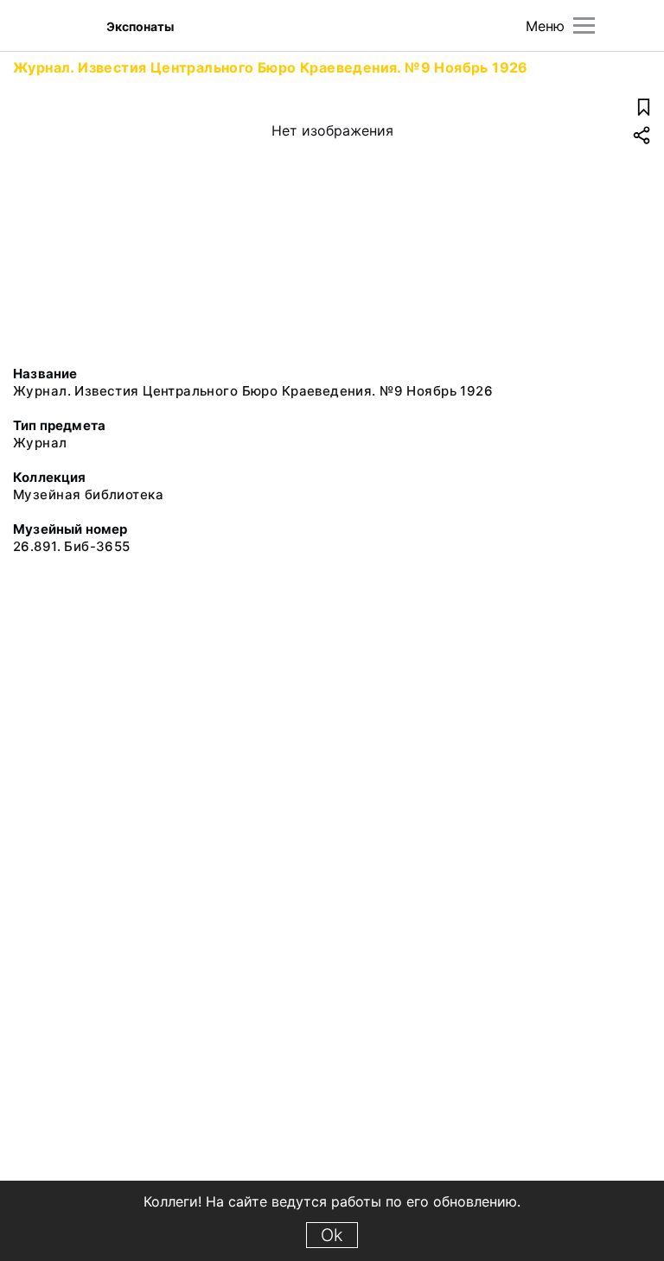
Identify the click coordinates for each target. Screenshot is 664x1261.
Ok (332, 1235)
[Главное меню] (584, 25)
